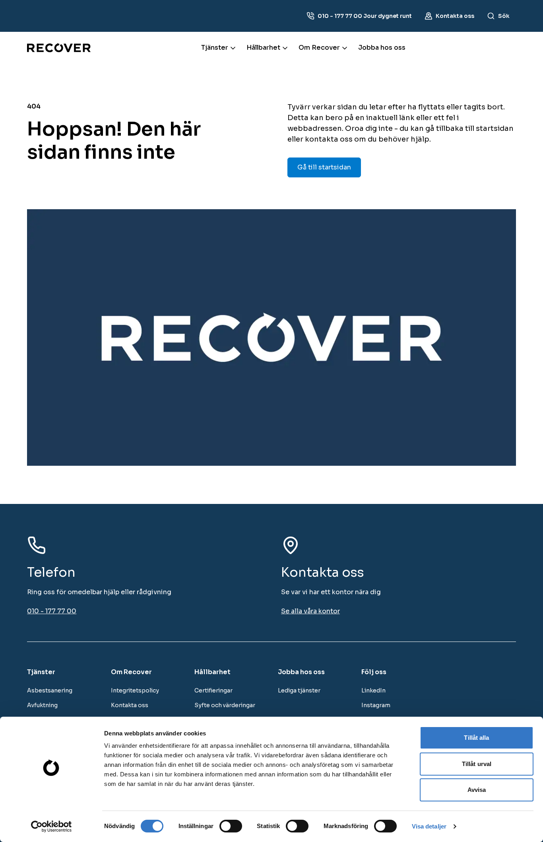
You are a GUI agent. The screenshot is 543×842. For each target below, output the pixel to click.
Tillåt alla (476, 737)
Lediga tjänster (299, 690)
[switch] (230, 826)
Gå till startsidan (324, 167)
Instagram (375, 705)
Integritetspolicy (135, 690)
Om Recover (319, 47)
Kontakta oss (129, 705)
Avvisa (476, 789)
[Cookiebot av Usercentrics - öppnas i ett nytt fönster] (51, 826)
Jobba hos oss (381, 48)
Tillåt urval (476, 763)
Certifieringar (213, 690)
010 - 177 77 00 (51, 611)
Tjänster (214, 47)
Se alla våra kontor (310, 611)
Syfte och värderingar (224, 705)
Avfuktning (42, 705)
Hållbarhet (263, 47)
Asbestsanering (49, 690)
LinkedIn (373, 690)
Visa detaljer (429, 826)
